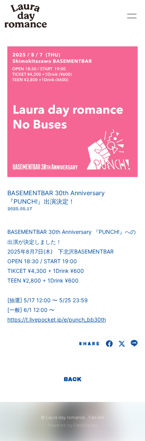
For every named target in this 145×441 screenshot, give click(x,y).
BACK (73, 379)
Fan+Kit (96, 417)
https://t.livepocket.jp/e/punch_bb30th (56, 319)
